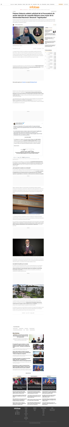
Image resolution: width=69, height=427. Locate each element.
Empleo (35, 410)
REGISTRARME (60, 4)
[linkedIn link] (18, 414)
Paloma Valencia (15, 328)
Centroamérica (35, 4)
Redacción (35, 409)
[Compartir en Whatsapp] (34, 48)
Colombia (24, 4)
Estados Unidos (20, 4)
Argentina (16, 4)
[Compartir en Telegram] (40, 48)
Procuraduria (26, 328)
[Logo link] (34, 7)
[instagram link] (18, 412)
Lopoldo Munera (21, 328)
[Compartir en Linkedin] (39, 48)
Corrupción (48, 9)
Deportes (48, 4)
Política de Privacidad (52, 410)
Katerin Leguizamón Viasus (19, 24)
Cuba (40, 4)
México (29, 4)
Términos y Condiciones (52, 409)
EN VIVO (25, 9)
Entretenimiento (52, 4)
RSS (26, 419)
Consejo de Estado (32, 328)
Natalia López (38, 9)
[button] (1, 4)
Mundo (38, 4)
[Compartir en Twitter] (37, 48)
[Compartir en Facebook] (35, 48)
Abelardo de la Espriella (33, 9)
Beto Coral (45, 9)
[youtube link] (15, 414)
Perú (31, 4)
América (26, 409)
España (27, 4)
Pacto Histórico (42, 9)
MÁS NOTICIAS (28, 373)
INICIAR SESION (66, 4)
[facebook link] (15, 412)
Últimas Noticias (44, 4)
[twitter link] (17, 412)
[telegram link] (17, 414)
